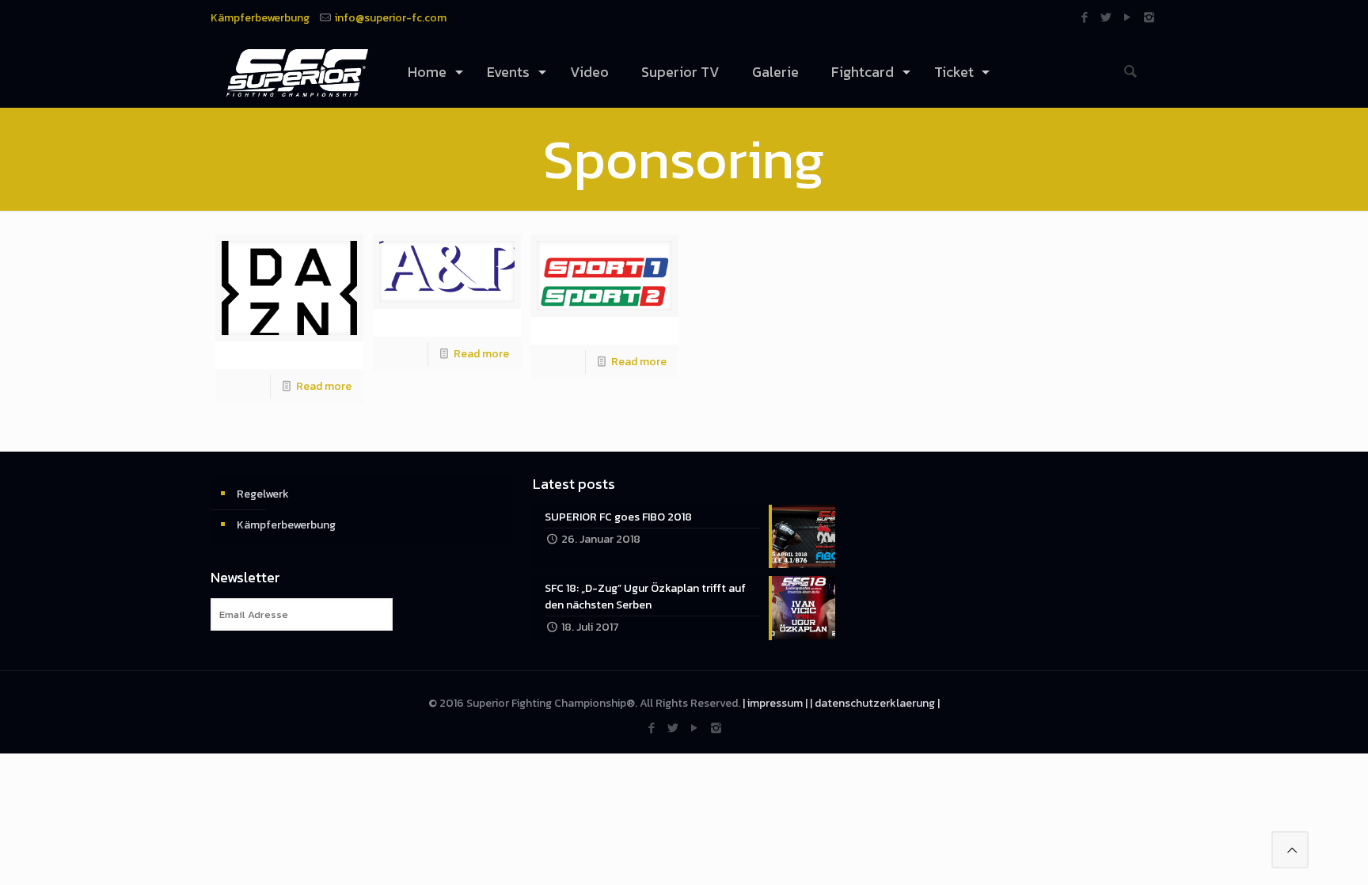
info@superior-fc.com (390, 18)
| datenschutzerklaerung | (875, 703)
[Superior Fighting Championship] (297, 72)
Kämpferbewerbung (260, 18)
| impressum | (775, 703)
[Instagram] (1149, 17)
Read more (324, 386)
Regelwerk (263, 494)
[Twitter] (1106, 17)
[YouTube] (1127, 17)
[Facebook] (1085, 17)
